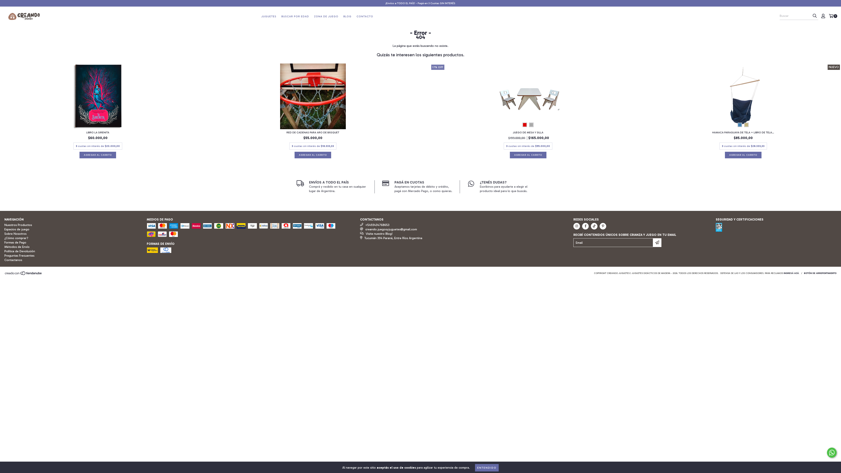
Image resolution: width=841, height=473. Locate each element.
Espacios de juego (16, 229)
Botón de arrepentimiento (820, 273)
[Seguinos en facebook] (585, 226)
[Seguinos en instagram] (576, 226)
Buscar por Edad (295, 16)
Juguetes (268, 16)
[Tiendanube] (23, 274)
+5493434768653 (377, 225)
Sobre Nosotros (15, 234)
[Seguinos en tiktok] (594, 226)
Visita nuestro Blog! (379, 234)
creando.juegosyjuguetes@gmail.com (391, 229)
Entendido (486, 467)
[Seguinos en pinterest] (603, 226)
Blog (347, 16)
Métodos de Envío (17, 247)
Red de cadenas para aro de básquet (312, 132)
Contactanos (13, 260)
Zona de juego (326, 16)
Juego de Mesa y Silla (528, 132)
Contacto (365, 16)
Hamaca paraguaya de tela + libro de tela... (743, 132)
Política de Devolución (19, 251)
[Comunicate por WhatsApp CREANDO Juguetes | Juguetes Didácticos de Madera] (832, 453)
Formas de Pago (15, 242)
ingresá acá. (791, 273)
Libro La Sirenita (97, 132)
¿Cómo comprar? (16, 238)
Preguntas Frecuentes (19, 256)
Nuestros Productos (18, 225)
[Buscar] (814, 16)
